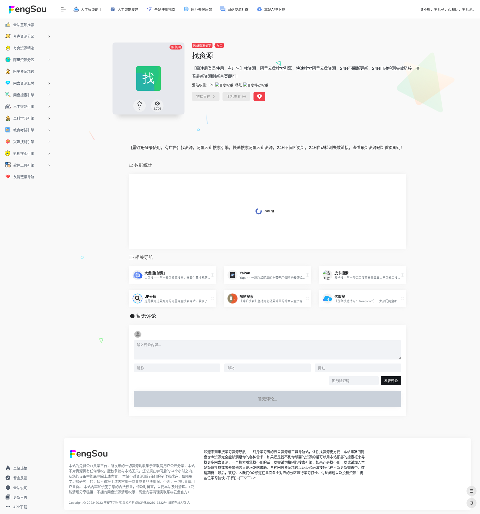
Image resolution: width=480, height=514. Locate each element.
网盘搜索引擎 (202, 45)
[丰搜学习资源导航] (89, 455)
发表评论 (391, 380)
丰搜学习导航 (113, 502)
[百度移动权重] (255, 85)
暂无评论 (146, 316)
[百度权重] (224, 85)
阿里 (219, 45)
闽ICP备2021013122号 (151, 502)
